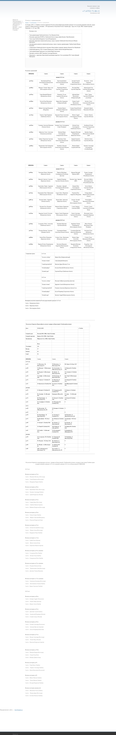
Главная (26, 22)
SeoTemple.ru (19, 710)
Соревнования (33, 22)
